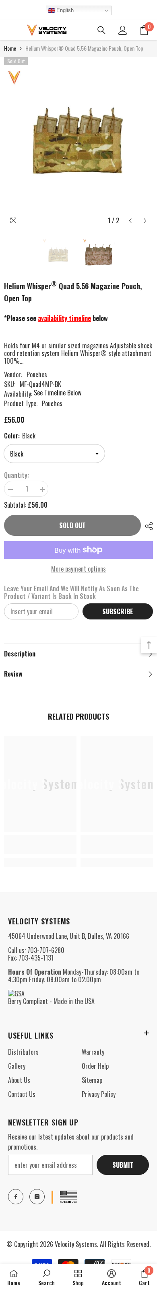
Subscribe (117, 611)
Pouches (37, 374)
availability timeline (64, 318)
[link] (40, 849)
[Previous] (130, 221)
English (64, 10)
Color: (19, 435)
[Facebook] (15, 1196)
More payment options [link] (78, 569)
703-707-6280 (45, 950)
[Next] (145, 221)
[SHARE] (147, 526)
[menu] (9, 30)
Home (10, 48)
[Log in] (122, 30)
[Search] (101, 30)
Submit (123, 1165)
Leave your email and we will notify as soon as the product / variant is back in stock (71, 592)
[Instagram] (37, 1196)
